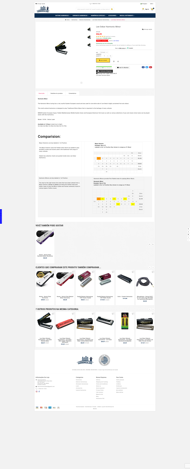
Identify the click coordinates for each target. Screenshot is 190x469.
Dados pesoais (120, 379)
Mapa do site (99, 394)
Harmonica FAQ (100, 398)
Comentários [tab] (72, 93)
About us (98, 386)
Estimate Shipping (104, 71)
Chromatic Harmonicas (82, 384)
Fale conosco (99, 392)
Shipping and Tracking (102, 381)
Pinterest (150, 67)
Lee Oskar (116, 40)
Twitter (146, 67)
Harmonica (79, 379)
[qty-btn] (110, 56)
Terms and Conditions (102, 384)
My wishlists (119, 390)
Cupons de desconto (121, 388)
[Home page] (85, 360)
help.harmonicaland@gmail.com (46, 386)
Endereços (119, 386)
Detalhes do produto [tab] (57, 93)
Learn (77, 386)
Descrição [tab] (42, 93)
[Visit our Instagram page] (36, 391)
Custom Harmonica (81, 390)
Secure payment (100, 388)
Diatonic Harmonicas (81, 381)
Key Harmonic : (98, 52)
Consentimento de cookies (0, 216)
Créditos (118, 384)
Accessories (79, 388)
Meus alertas (119, 392)
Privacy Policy (100, 390)
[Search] (112, 9)
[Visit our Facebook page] (39, 391)
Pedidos (118, 381)
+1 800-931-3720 (95, 3)
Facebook (143, 67)
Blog (97, 396)
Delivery (98, 379)
